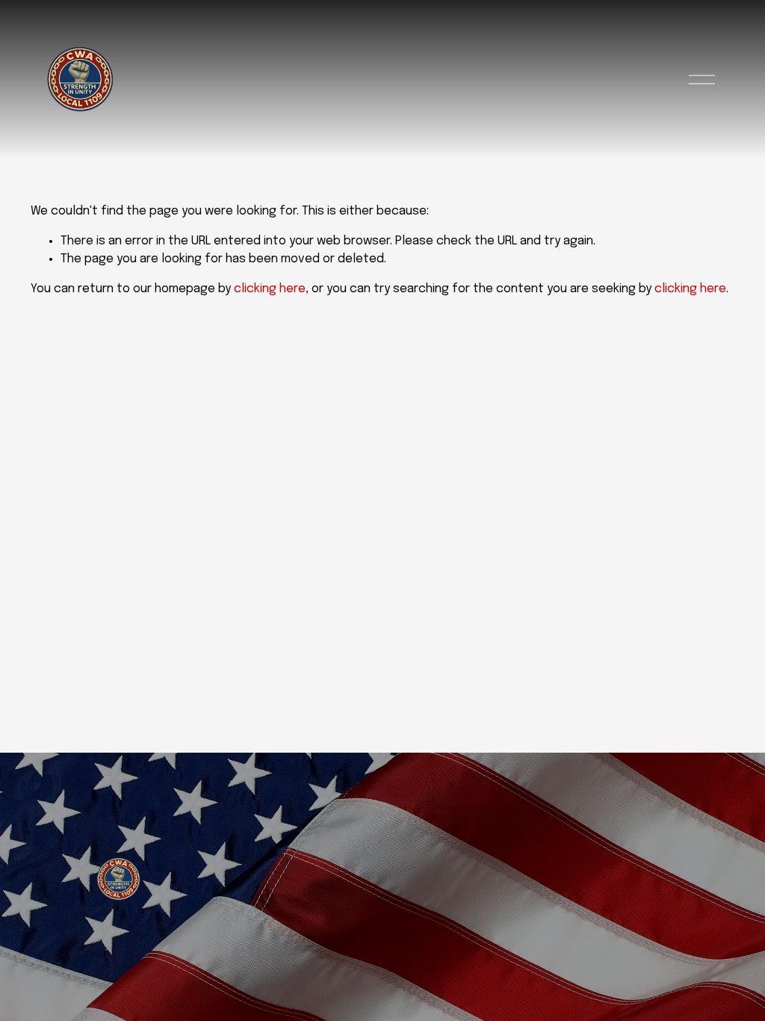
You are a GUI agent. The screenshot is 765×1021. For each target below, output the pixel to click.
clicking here (270, 289)
